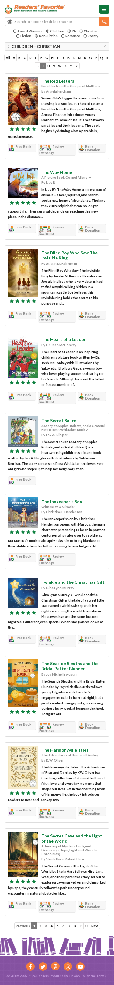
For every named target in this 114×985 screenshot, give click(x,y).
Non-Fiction (48, 36)
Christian (91, 31)
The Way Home (56, 172)
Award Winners (30, 31)
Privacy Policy (79, 975)
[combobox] (57, 22)
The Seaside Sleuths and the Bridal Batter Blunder (69, 666)
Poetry (93, 36)
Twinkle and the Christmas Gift (73, 582)
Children (57, 31)
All (8, 58)
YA (74, 31)
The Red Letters (57, 80)
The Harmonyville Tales (64, 749)
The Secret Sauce (58, 420)
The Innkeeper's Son (61, 501)
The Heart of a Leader (63, 339)
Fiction (25, 36)
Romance (72, 36)
